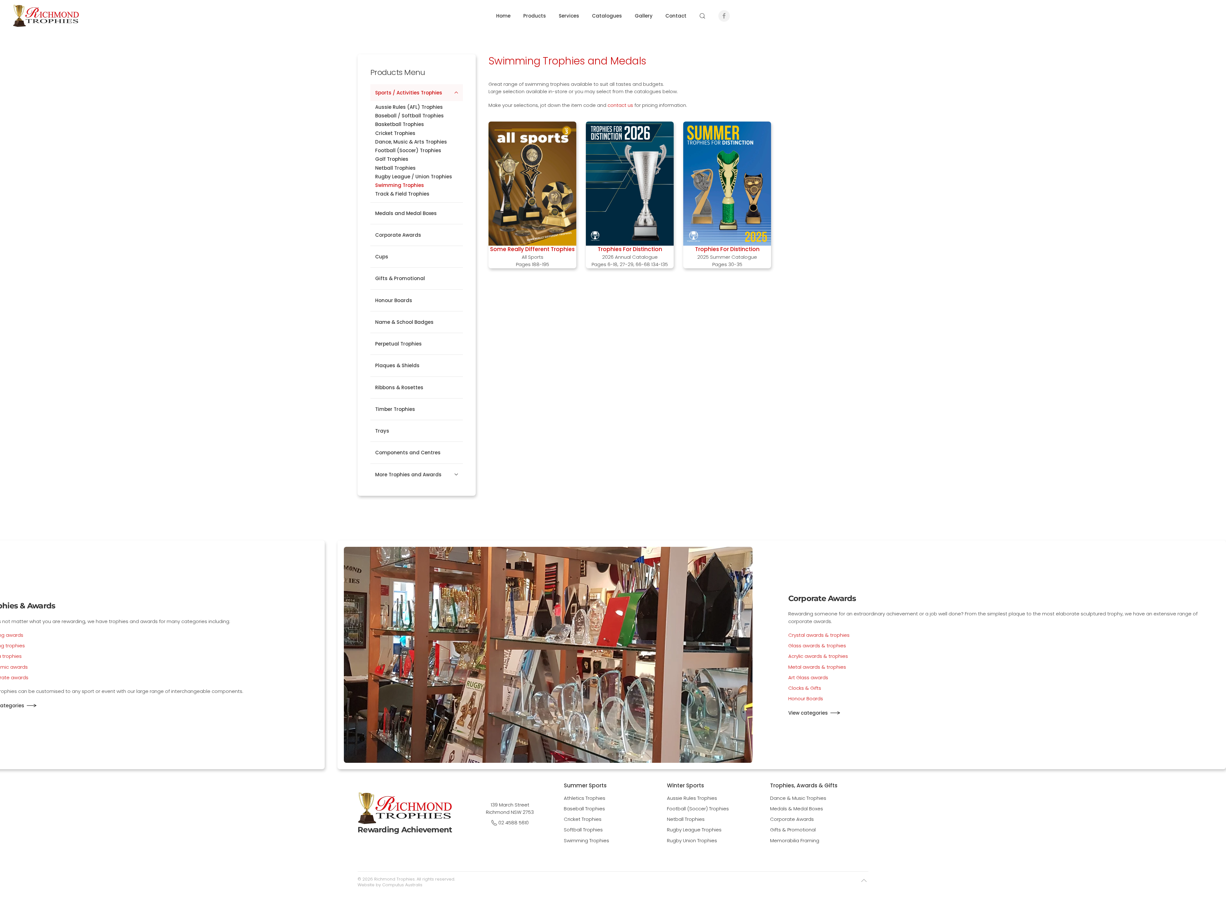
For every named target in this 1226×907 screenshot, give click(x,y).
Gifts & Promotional (400, 278)
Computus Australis (402, 885)
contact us (620, 105)
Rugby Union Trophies (692, 840)
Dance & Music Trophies (798, 798)
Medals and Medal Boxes (406, 213)
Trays (382, 430)
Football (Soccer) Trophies (408, 150)
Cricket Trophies (395, 133)
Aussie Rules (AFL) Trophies (409, 107)
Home (503, 15)
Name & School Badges (404, 322)
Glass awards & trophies (817, 645)
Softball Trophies (583, 829)
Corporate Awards (398, 235)
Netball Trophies (395, 168)
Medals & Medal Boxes (796, 808)
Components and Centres (408, 452)
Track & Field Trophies (402, 193)
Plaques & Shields (397, 365)
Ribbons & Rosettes (399, 387)
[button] (702, 16)
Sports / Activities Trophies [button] (408, 92)
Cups (381, 256)
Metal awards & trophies (817, 667)
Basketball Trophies (399, 124)
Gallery (644, 15)
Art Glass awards (808, 677)
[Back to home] (46, 16)
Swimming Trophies (399, 185)
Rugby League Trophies (694, 829)
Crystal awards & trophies (819, 635)
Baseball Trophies (584, 808)
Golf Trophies (391, 159)
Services (569, 15)
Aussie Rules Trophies (692, 798)
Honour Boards (393, 300)
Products (534, 15)
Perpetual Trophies (398, 343)
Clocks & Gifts (804, 688)
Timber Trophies (395, 409)
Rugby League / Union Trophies (413, 176)
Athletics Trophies (584, 798)
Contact (675, 15)
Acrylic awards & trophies (818, 656)
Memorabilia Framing (794, 840)
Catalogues (607, 15)
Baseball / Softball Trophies (409, 115)
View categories (808, 713)
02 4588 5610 (513, 822)
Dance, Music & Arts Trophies (411, 141)
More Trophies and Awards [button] (408, 474)
